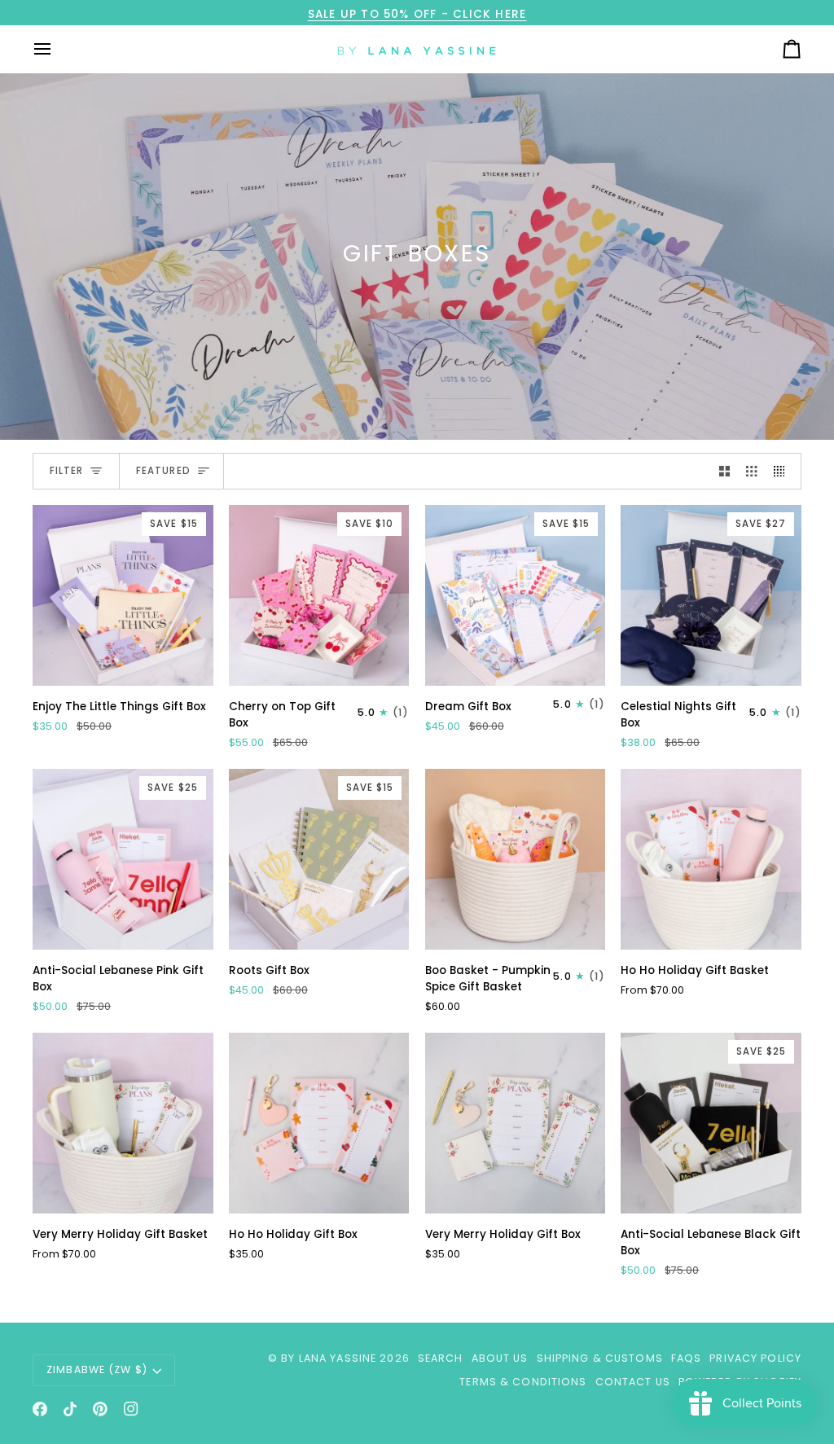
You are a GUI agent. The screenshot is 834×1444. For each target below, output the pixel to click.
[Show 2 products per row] (725, 471)
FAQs (686, 1358)
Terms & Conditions (522, 1382)
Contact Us (632, 1382)
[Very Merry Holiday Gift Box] (515, 1123)
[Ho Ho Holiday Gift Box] (319, 1123)
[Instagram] (131, 1409)
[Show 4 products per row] (783, 471)
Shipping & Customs (600, 1358)
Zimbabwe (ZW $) (96, 1369)
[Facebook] (40, 1409)
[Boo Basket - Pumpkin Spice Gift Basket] (515, 859)
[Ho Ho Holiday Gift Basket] (711, 859)
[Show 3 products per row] (752, 471)
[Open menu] (57, 48)
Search (440, 1358)
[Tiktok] (70, 1409)
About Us (500, 1358)
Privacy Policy (755, 1358)
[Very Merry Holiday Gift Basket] (123, 1123)
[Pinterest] (100, 1409)
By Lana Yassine (328, 1358)
